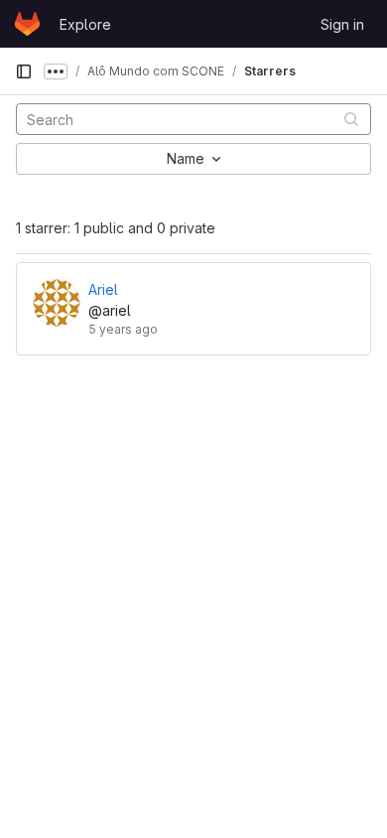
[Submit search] (351, 118)
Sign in (342, 24)
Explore (85, 24)
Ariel (103, 289)
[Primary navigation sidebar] (24, 71)
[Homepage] (27, 24)
